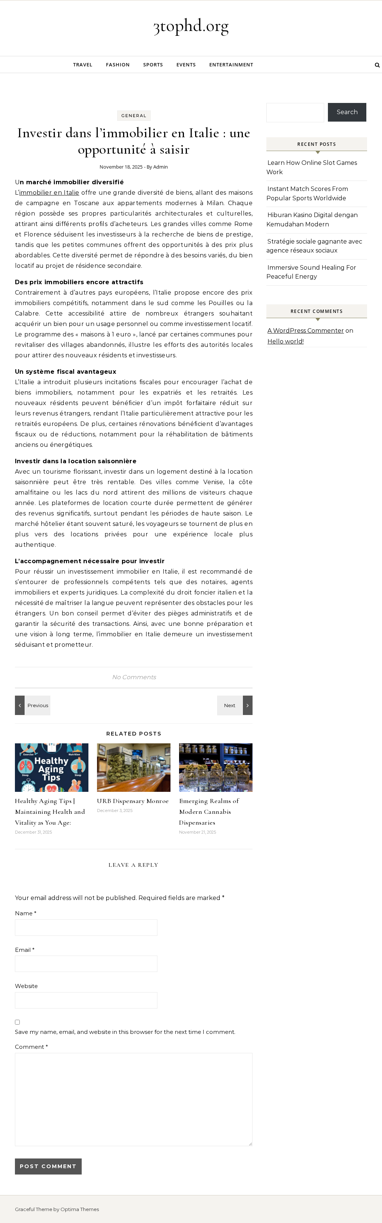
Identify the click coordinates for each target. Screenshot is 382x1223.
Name (26, 913)
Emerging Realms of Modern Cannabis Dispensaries (208, 812)
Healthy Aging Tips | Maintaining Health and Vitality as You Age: (50, 812)
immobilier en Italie (49, 192)
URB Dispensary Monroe (133, 801)
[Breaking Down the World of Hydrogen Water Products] (236, 705)
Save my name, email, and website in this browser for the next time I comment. (125, 1031)
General (134, 115)
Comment (31, 1046)
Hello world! (285, 341)
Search (347, 112)
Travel (83, 64)
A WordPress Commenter (305, 330)
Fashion (118, 64)
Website (26, 986)
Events (186, 64)
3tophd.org (191, 25)
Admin (160, 166)
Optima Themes (79, 1209)
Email (25, 949)
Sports (153, 64)
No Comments (134, 677)
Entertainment (231, 64)
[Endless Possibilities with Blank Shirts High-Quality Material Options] (31, 705)
